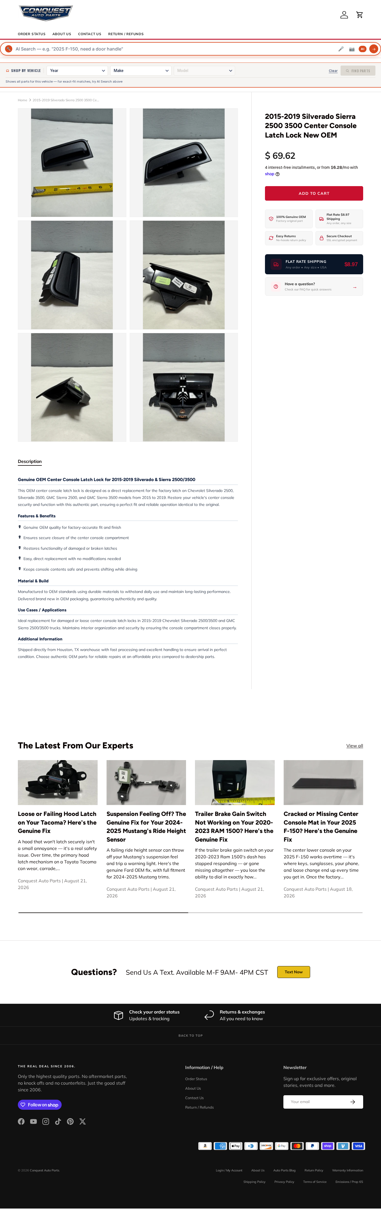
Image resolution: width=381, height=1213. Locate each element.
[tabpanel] (128, 568)
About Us (61, 34)
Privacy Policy (284, 1182)
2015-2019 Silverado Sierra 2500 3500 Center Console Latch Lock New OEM (66, 100)
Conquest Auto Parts (44, 1170)
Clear (333, 71)
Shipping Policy (254, 1182)
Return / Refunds (126, 34)
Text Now (294, 971)
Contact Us (90, 34)
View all (354, 745)
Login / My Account (229, 1170)
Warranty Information (347, 1170)
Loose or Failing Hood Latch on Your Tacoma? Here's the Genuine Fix (57, 822)
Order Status (32, 34)
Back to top (191, 1035)
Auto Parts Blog (284, 1170)
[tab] (30, 461)
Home (22, 100)
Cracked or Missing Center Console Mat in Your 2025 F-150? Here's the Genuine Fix (321, 826)
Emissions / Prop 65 (349, 1182)
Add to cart (314, 193)
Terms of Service (315, 1182)
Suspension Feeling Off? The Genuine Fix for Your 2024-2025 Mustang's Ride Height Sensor (146, 826)
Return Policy (314, 1170)
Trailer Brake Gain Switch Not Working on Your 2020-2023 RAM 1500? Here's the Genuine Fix (234, 826)
